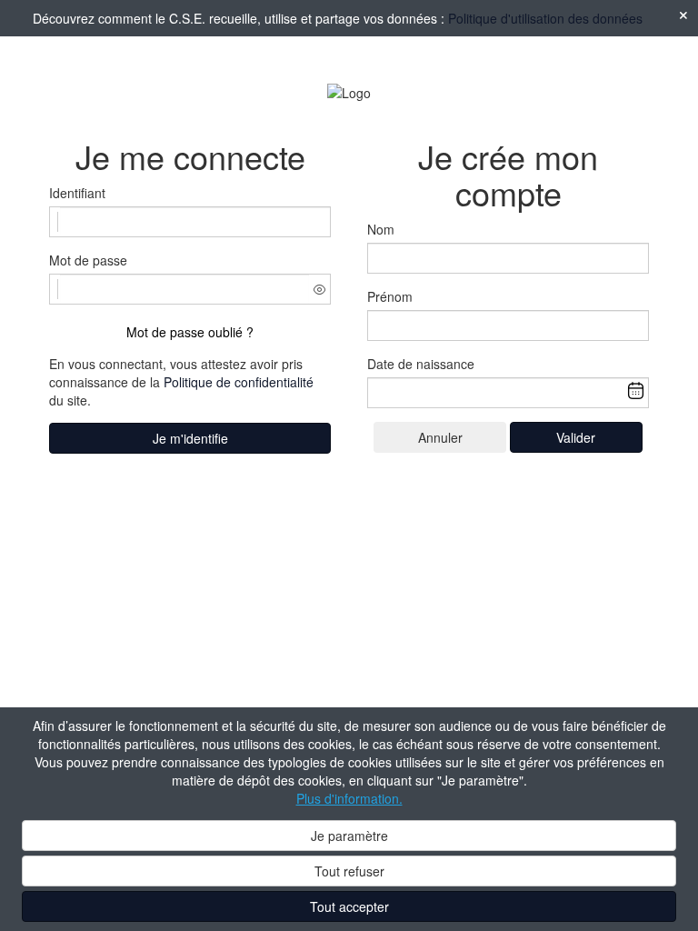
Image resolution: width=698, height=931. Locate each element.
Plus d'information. (349, 798)
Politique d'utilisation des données (545, 18)
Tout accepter (349, 906)
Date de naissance (420, 364)
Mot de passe (88, 260)
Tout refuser (349, 871)
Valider (575, 437)
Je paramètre (349, 835)
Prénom (390, 296)
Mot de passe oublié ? (190, 332)
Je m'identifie (190, 438)
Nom (380, 229)
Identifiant (77, 193)
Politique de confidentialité (239, 382)
